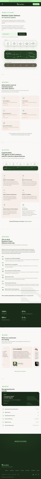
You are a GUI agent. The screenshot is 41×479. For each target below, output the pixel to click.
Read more (6, 403)
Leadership (33, 470)
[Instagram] (38, 474)
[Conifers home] (20, 4)
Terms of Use (11, 37)
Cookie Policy (4, 474)
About (18, 474)
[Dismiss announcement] (40, 1)
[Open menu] (2, 4)
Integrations (12, 470)
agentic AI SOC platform (24, 341)
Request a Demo (20, 454)
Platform (6, 470)
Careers (38, 470)
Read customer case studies (20, 371)
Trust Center (27, 470)
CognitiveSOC (12, 341)
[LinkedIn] (33, 474)
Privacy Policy (14, 474)
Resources (17, 470)
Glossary (22, 470)
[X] (36, 474)
